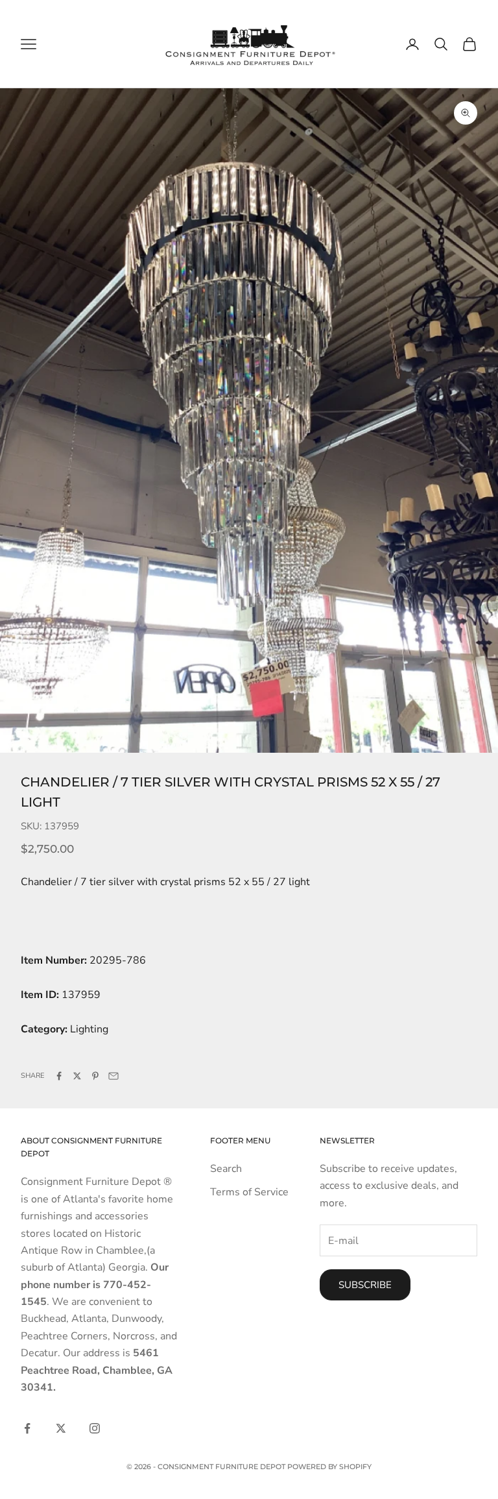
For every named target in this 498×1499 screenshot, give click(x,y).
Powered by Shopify (329, 1466)
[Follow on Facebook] (27, 1428)
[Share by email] (113, 1076)
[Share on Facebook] (59, 1076)
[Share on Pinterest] (95, 1076)
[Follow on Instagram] (94, 1428)
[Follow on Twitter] (60, 1428)
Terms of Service (249, 1192)
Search (226, 1169)
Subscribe (365, 1284)
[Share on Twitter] (77, 1076)
